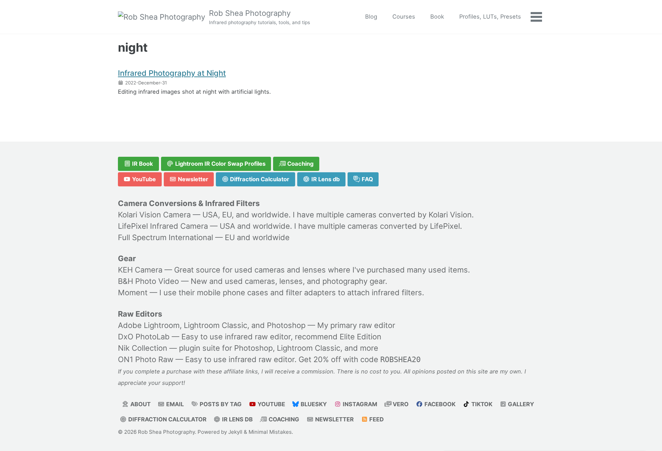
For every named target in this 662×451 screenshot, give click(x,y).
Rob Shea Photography (259, 17)
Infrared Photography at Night (172, 73)
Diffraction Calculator (259, 179)
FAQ (366, 179)
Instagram (359, 404)
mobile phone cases (232, 292)
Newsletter (192, 179)
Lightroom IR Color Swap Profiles (219, 163)
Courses (403, 16)
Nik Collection (142, 348)
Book (437, 16)
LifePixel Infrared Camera (163, 226)
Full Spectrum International (165, 237)
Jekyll (235, 432)
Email (174, 404)
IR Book (142, 163)
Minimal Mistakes (270, 432)
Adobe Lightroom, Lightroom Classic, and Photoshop (211, 325)
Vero (400, 404)
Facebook (439, 404)
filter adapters (311, 292)
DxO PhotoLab (144, 336)
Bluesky (313, 404)
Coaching (299, 163)
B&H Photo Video (148, 281)
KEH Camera (140, 269)
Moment (133, 292)
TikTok (481, 404)
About (140, 404)
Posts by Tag (220, 404)
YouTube (143, 179)
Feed (376, 419)
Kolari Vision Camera (154, 214)
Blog (371, 16)
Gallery (520, 404)
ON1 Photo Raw (145, 359)
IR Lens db (325, 179)
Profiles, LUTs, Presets (490, 16)
